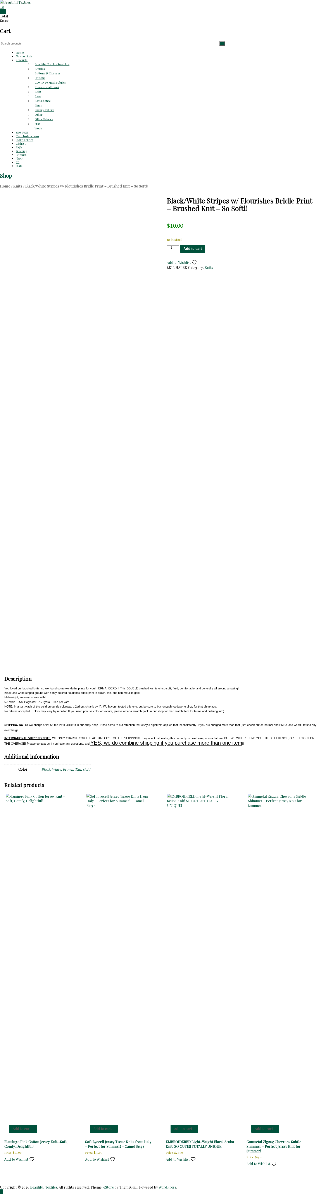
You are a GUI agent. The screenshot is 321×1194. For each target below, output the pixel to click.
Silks (37, 123)
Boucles (40, 68)
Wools (39, 128)
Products (22, 60)
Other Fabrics (44, 119)
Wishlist (21, 143)
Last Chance (43, 101)
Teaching (21, 151)
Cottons (40, 78)
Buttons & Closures (47, 73)
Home (20, 52)
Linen (38, 105)
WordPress (167, 1187)
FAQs (19, 147)
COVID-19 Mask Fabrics (50, 82)
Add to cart (192, 249)
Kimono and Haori (47, 87)
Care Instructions (27, 136)
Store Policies (24, 140)
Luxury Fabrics (44, 110)
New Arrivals (24, 56)
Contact (21, 154)
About (19, 158)
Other (39, 114)
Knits (38, 91)
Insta (19, 166)
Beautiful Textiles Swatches (52, 64)
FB (17, 162)
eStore (108, 1187)
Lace (38, 96)
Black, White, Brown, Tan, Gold (65, 769)
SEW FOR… (23, 132)
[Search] (222, 43)
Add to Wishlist (179, 262)
